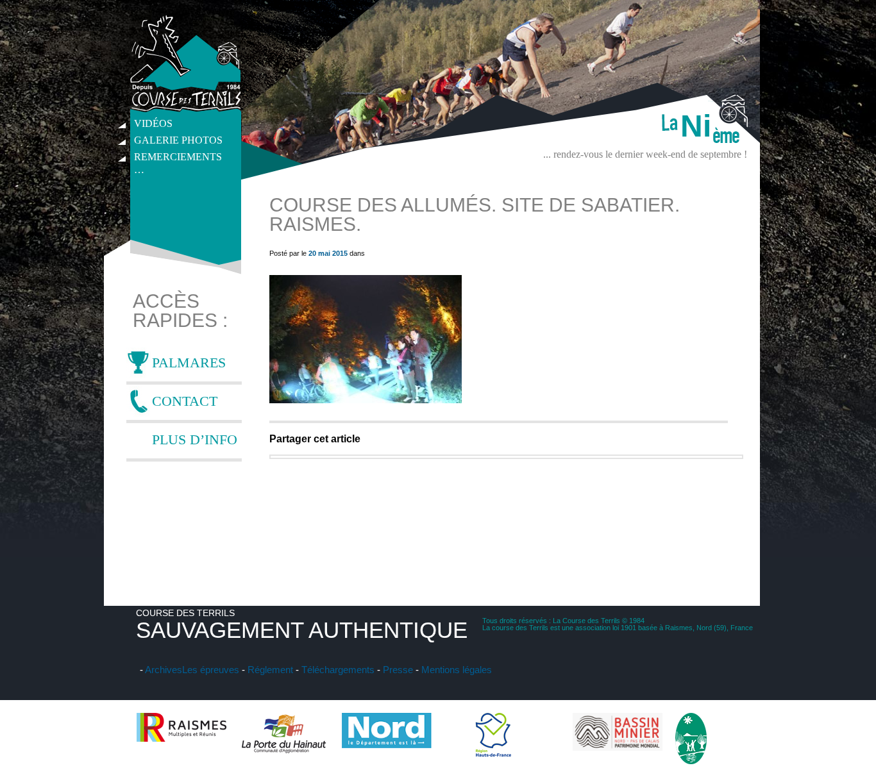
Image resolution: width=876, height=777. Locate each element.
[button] (365, 339)
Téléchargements (338, 669)
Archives (163, 669)
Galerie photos (178, 140)
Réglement (270, 669)
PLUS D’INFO (194, 439)
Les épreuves (210, 669)
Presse (398, 669)
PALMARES (189, 363)
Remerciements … (178, 158)
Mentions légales (456, 669)
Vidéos (153, 123)
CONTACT (184, 401)
